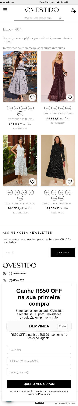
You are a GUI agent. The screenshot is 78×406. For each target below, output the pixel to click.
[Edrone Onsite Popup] (39, 203)
